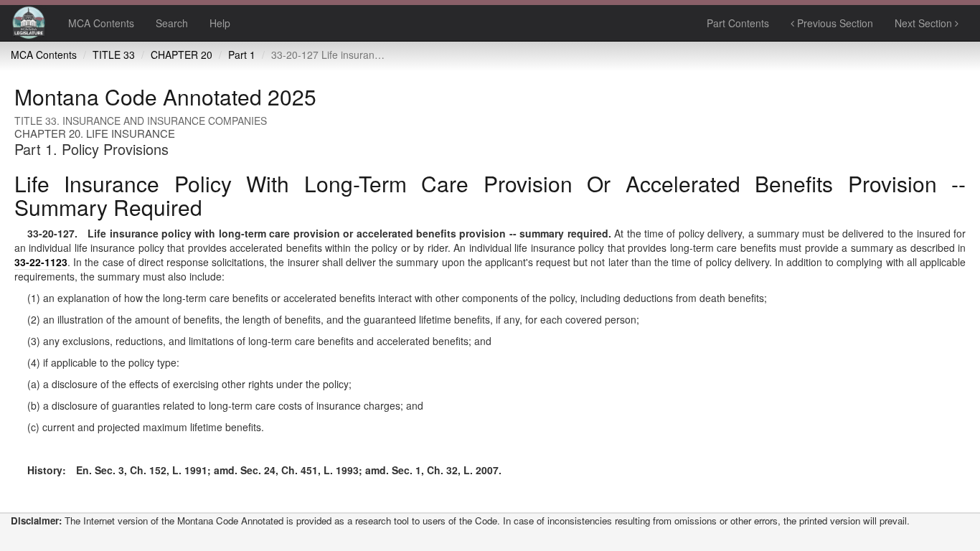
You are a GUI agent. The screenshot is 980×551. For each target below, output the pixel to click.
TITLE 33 (114, 54)
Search (172, 23)
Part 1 (241, 54)
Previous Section (833, 23)
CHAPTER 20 (181, 54)
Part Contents (738, 23)
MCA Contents (101, 23)
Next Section (925, 23)
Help (219, 23)
